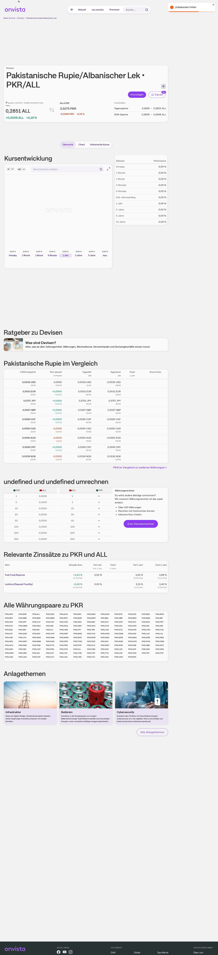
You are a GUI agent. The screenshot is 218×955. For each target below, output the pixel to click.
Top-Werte (162, 952)
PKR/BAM (77, 633)
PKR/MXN (160, 637)
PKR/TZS (63, 653)
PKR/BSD (146, 614)
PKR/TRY (146, 653)
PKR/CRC (64, 622)
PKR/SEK (22, 649)
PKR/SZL (36, 653)
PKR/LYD (22, 637)
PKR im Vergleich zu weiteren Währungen (139, 467)
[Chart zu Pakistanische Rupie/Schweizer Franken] (132, 420)
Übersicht (67, 144)
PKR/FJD (9, 626)
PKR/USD (77, 657)
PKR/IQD (9, 630)
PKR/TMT (160, 653)
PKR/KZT (9, 633)
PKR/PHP (77, 645)
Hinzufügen (137, 94)
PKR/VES (104, 657)
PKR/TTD (105, 653)
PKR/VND (118, 657)
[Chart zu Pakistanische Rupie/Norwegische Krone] (132, 457)
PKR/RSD (50, 649)
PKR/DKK (77, 622)
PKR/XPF (22, 622)
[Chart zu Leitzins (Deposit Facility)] (112, 585)
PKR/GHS (36, 626)
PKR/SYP (50, 653)
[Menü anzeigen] (72, 10)
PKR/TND (132, 653)
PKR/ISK (36, 630)
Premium (115, 9)
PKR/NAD (50, 641)
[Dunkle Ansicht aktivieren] (19, 1)
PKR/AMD (91, 614)
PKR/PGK (36, 645)
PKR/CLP (36, 622)
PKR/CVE (160, 630)
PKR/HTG (105, 626)
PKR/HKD (132, 626)
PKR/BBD (23, 618)
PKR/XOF (9, 622)
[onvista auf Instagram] (70, 952)
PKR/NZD (91, 641)
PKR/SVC (132, 622)
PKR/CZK (118, 653)
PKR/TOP (91, 653)
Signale (159, 94)
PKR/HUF (36, 657)
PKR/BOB (77, 618)
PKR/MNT (23, 641)
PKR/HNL (118, 626)
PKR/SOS (105, 649)
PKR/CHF (36, 649)
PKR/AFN (9, 614)
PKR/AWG (105, 614)
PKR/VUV (91, 657)
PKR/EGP (23, 614)
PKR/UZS (63, 657)
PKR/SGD (91, 649)
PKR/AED (91, 622)
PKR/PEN (64, 645)
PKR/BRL (105, 618)
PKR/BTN (64, 618)
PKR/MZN (146, 637)
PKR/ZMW (118, 633)
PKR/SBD (146, 645)
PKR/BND (132, 618)
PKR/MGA (50, 637)
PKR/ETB (118, 614)
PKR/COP (50, 633)
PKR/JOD (105, 630)
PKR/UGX (9, 657)
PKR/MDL (9, 641)
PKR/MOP (36, 637)
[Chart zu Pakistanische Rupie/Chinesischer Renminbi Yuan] (132, 448)
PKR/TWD (77, 641)
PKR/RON (118, 645)
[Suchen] (146, 9)
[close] (213, 4)
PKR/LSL (159, 633)
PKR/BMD (50, 618)
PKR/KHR (132, 630)
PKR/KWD (105, 633)
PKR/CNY (50, 622)
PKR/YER (91, 630)
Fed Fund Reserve (15, 574)
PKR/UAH (23, 657)
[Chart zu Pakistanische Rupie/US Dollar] (132, 383)
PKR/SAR (9, 649)
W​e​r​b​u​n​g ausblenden (112, 40)
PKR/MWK (64, 637)
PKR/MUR (118, 637)
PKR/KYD (118, 630)
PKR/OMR (160, 641)
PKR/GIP (49, 626)
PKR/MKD (132, 637)
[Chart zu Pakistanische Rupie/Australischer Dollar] (132, 439)
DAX (113, 952)
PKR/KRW (9, 653)
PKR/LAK (146, 633)
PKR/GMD (23, 626)
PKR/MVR (91, 637)
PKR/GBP (118, 618)
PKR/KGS (132, 633)
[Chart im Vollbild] (108, 168)
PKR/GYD (91, 626)
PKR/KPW (132, 641)
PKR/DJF (105, 622)
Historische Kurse (99, 144)
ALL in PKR (64, 103)
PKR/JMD (64, 630)
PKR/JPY (77, 630)
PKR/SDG (160, 649)
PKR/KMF (64, 633)
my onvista (98, 9)
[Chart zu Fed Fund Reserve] (112, 576)
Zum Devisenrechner (140, 524)
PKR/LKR (118, 649)
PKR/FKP (159, 622)
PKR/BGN (146, 618)
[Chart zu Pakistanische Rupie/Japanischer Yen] (132, 402)
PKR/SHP (132, 649)
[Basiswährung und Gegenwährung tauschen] (51, 111)
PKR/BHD (160, 614)
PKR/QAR (23, 633)
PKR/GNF (77, 626)
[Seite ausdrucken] (163, 86)
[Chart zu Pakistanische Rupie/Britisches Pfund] (132, 411)
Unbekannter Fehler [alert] (185, 7)
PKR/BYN (132, 657)
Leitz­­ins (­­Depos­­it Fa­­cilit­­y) (19, 584)
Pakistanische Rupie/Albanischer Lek (41, 18)
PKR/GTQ (64, 626)
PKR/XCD (9, 645)
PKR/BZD (36, 618)
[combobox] (67, 169)
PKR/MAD (105, 637)
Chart (82, 144)
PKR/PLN (91, 645)
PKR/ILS (49, 630)
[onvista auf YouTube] (64, 952)
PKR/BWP (91, 618)
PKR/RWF (105, 645)
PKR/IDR (159, 626)
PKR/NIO (104, 641)
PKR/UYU (50, 657)
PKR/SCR (64, 649)
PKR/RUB (132, 645)
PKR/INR (145, 626)
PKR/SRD (23, 653)
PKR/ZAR (146, 649)
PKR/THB (77, 653)
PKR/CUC (91, 633)
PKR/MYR (77, 637)
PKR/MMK (36, 641)
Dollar (137, 952)
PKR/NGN (118, 641)
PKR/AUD (132, 614)
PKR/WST (160, 645)
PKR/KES (36, 633)
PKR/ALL (36, 614)
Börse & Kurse (9, 18)
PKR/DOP (118, 622)
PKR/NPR (64, 641)
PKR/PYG (50, 645)
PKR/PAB (23, 645)
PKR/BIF (159, 618)
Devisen (20, 18)
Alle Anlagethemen (152, 732)
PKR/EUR (146, 622)
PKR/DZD (50, 614)
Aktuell (82, 9)
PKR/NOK (146, 641)
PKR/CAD (146, 630)
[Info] (10, 169)
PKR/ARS (77, 614)
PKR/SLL (77, 649)
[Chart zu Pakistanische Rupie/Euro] (132, 392)
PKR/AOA (64, 614)
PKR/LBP (9, 637)
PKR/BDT (9, 618)
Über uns (198, 952)
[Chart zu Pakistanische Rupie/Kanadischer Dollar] (132, 429)
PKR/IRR (22, 630)
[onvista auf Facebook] (58, 952)
